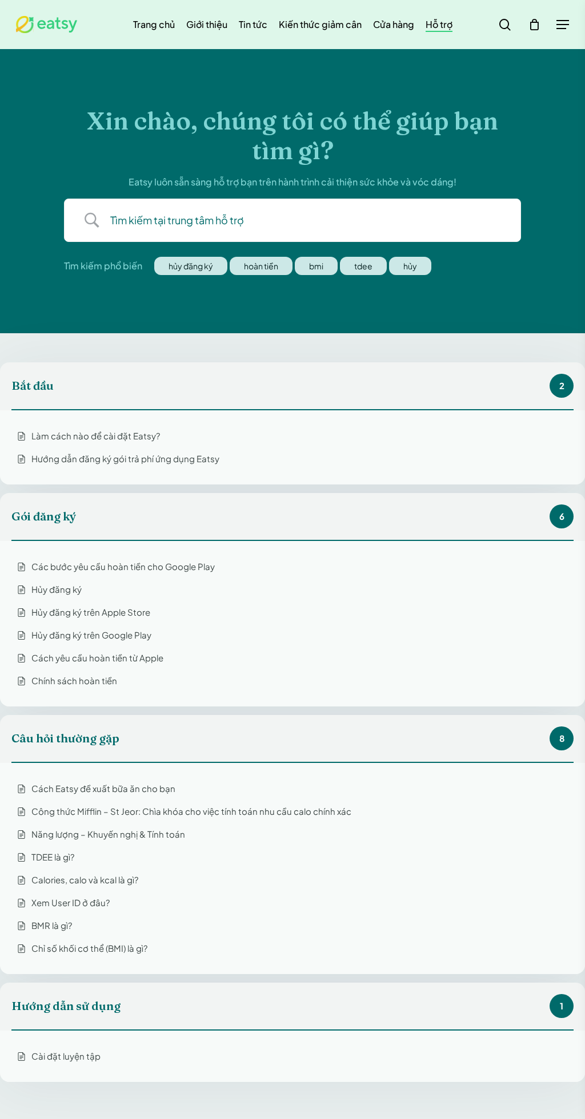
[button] (562, 25)
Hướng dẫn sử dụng (66, 1006)
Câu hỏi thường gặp (65, 738)
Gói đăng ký (43, 516)
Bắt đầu (32, 385)
